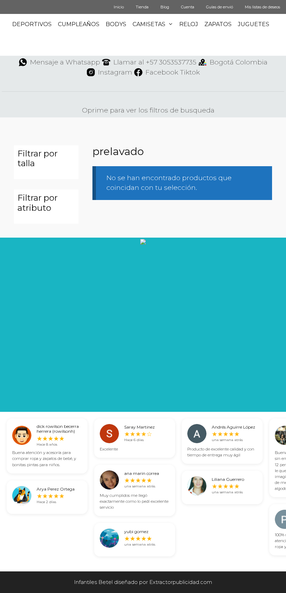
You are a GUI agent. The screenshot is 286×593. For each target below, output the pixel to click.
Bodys (116, 24)
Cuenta (187, 7)
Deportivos (32, 24)
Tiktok (190, 72)
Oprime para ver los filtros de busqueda (147, 110)
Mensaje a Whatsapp (65, 62)
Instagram (115, 72)
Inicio (119, 7)
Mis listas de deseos (262, 7)
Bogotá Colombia (239, 62)
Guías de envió (219, 7)
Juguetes (253, 24)
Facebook (161, 72)
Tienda (142, 7)
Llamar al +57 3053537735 (154, 62)
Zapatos (218, 24)
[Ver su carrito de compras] (281, 45)
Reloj (188, 24)
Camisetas (149, 24)
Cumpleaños (78, 24)
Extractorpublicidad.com (180, 582)
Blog (164, 7)
